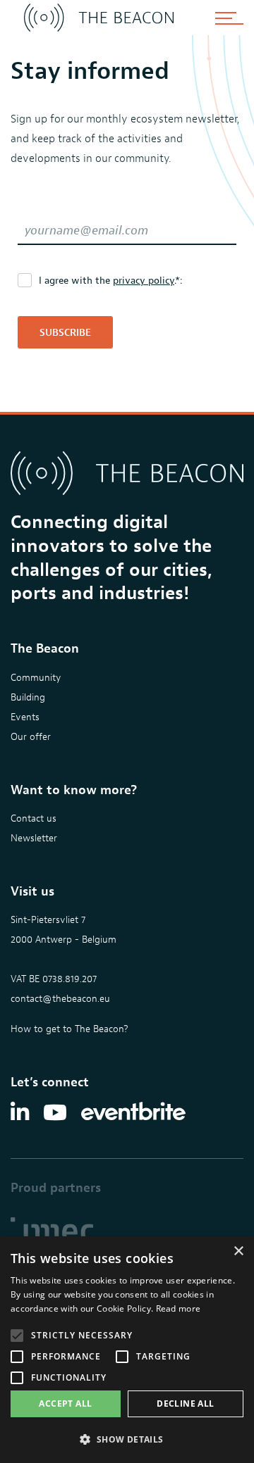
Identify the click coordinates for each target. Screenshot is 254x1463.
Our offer (31, 737)
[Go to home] (99, 18)
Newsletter (34, 838)
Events (25, 717)
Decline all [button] (185, 1403)
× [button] (238, 1251)
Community (36, 678)
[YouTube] (55, 1112)
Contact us (33, 818)
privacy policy (143, 281)
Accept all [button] (65, 1403)
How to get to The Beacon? (69, 1029)
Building (28, 697)
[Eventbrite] (133, 1112)
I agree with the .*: (111, 281)
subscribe (65, 333)
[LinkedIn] (20, 1112)
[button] (127, 1439)
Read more (178, 1308)
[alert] (127, 1349)
